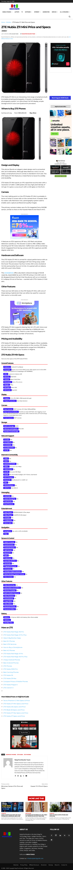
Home (3, 22)
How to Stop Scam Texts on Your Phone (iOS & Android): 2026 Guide (11, 815)
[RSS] (64, 835)
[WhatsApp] (61, 34)
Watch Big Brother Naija (12, 638)
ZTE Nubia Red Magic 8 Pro (13, 653)
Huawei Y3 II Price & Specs (39, 786)
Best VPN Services (9, 644)
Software (28, 813)
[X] (52, 34)
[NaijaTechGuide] (14, 7)
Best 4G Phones (9, 650)
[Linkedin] (65, 34)
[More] (70, 34)
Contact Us (64, 865)
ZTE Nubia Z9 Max (9, 678)
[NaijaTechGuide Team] (8, 767)
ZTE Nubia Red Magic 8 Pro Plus (15, 635)
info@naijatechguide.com (35, 858)
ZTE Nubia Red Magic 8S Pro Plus (15, 657)
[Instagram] (18, 775)
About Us (57, 865)
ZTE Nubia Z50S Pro (10, 669)
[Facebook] (48, 34)
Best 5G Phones (9, 641)
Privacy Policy (23, 865)
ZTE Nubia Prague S (10, 685)
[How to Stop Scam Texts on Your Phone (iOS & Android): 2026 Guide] (12, 807)
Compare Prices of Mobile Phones (15, 681)
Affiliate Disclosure (34, 865)
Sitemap (50, 865)
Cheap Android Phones (11, 660)
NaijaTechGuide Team (28, 34)
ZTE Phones (7, 666)
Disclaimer (44, 865)
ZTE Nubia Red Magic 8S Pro (13, 632)
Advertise (15, 865)
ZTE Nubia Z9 (8, 675)
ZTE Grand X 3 (8, 688)
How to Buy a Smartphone (12, 647)
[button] (69, 16)
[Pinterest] (56, 34)
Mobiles (8, 22)
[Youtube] (26, 775)
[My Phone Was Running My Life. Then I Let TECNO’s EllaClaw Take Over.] (36, 807)
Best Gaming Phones (11, 672)
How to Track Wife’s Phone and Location (59, 815)
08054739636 (30, 854)
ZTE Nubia (20, 754)
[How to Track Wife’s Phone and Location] (61, 807)
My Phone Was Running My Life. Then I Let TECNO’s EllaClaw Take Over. (36, 815)
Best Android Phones (11, 663)
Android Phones (11, 754)
